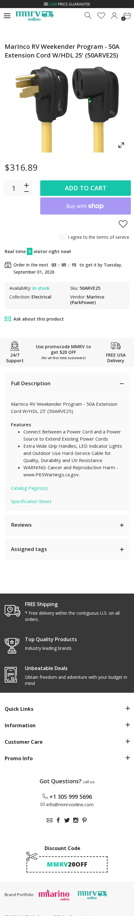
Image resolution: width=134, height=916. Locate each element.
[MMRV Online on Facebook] (58, 820)
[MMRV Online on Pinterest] (84, 820)
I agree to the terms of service (98, 237)
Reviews (21, 524)
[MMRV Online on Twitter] (67, 820)
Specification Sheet (31, 501)
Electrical (41, 297)
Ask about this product (38, 319)
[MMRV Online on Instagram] (75, 820)
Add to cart (86, 188)
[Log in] (114, 16)
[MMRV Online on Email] (49, 820)
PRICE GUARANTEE (69, 4)
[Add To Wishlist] (123, 224)
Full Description (30, 383)
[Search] (88, 16)
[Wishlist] (101, 16)
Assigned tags (29, 549)
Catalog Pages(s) (29, 488)
